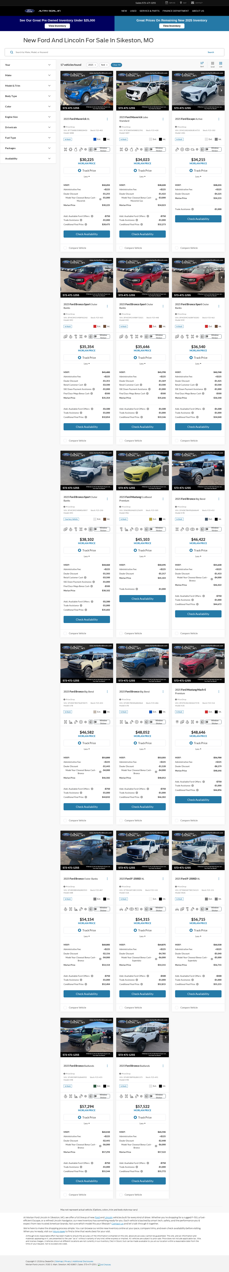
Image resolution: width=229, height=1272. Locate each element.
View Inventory (57, 26)
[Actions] (107, 119)
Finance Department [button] (176, 11)
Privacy (67, 1261)
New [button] (124, 11)
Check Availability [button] (87, 234)
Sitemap (59, 1261)
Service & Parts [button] (150, 11)
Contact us (117, 1223)
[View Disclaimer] (85, 149)
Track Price (89, 170)
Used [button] (133, 11)
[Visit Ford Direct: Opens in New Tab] (105, 1264)
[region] (87, 204)
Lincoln (109, 1217)
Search (211, 52)
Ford (97, 1217)
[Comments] (91, 149)
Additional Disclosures (83, 1261)
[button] (110, 90)
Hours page (59, 1231)
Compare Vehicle (77, 247)
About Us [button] (198, 11)
